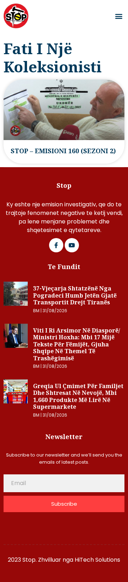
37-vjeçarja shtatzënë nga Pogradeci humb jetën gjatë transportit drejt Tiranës (75, 295)
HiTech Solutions (97, 560)
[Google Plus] (72, 245)
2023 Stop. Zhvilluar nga (41, 560)
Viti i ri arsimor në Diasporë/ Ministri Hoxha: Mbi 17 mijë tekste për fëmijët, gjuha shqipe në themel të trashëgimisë (76, 344)
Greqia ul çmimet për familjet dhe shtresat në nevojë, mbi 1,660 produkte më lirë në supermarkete (78, 396)
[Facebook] (56, 245)
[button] (118, 16)
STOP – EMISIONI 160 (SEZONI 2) (63, 150)
